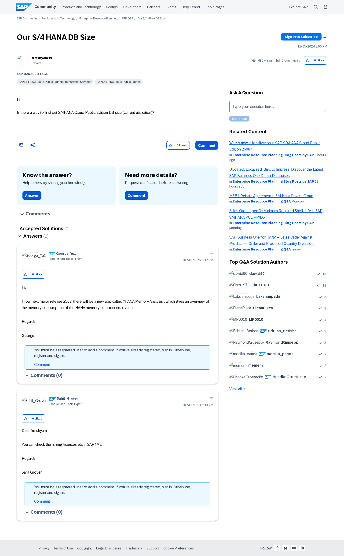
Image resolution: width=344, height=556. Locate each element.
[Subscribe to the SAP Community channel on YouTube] (294, 548)
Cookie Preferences (178, 548)
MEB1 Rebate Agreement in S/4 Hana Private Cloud (271, 196)
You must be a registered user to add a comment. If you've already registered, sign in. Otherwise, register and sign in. (112, 353)
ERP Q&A (127, 18)
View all (235, 389)
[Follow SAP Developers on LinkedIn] (302, 548)
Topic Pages (215, 7)
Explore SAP (298, 7)
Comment (207, 145)
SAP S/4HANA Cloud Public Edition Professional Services (55, 82)
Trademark (134, 548)
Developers (132, 7)
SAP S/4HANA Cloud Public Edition (119, 82)
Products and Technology (81, 7)
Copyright (84, 548)
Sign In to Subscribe (301, 37)
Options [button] (324, 37)
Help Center (191, 7)
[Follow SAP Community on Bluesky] (285, 548)
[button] (307, 60)
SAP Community (27, 18)
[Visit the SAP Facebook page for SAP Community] (277, 548)
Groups (112, 7)
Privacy (44, 548)
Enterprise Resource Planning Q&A (262, 201)
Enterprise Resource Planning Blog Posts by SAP (273, 155)
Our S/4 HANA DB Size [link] (151, 18)
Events (171, 7)
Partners (153, 7)
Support (152, 548)
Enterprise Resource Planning (98, 18)
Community (45, 7)
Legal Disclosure (108, 548)
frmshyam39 (42, 58)
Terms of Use (63, 548)
